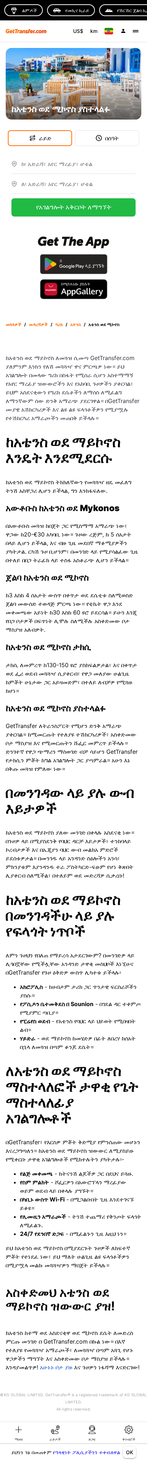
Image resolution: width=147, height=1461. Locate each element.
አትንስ (75, 324)
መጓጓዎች (13, 324)
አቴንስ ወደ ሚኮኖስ (104, 324)
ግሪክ (59, 324)
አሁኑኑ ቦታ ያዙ (56, 1367)
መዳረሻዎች (38, 324)
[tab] (18, 1432)
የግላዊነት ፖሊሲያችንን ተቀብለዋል (86, 1452)
